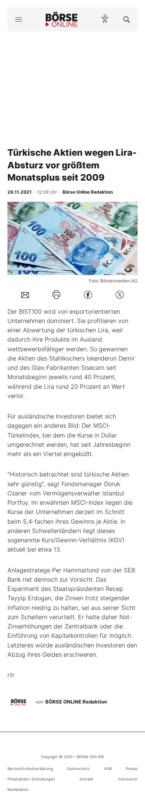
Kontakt (86, 779)
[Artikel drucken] (56, 294)
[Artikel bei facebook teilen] (88, 294)
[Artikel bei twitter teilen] (119, 294)
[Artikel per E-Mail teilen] (25, 294)
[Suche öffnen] (127, 19)
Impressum (128, 779)
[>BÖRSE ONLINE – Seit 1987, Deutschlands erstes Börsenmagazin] (62, 19)
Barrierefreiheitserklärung (30, 768)
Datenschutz (78, 768)
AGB (108, 768)
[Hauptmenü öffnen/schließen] (18, 19)
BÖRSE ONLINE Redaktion (76, 702)
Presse (132, 768)
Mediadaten (18, 789)
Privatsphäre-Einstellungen (31, 779)
